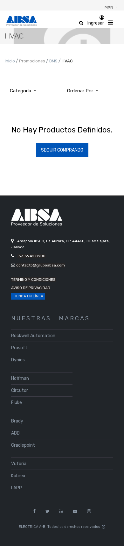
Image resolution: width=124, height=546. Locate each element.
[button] (82, 91)
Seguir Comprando (62, 150)
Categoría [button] (21, 91)
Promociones (32, 61)
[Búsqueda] (108, 88)
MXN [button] (109, 7)
